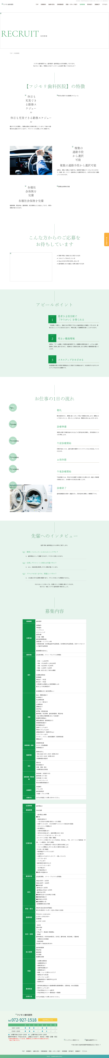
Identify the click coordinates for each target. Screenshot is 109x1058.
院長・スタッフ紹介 (71, 4)
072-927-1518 (24, 1020)
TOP (11, 53)
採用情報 (82, 4)
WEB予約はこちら (48, 1020)
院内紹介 (89, 4)
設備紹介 (97, 4)
